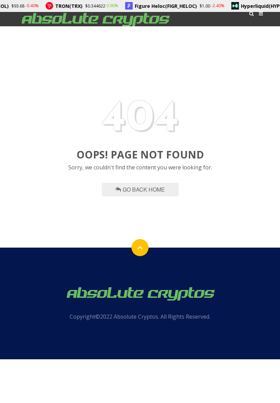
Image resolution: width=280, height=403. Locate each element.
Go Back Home (144, 189)
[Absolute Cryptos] (95, 19)
